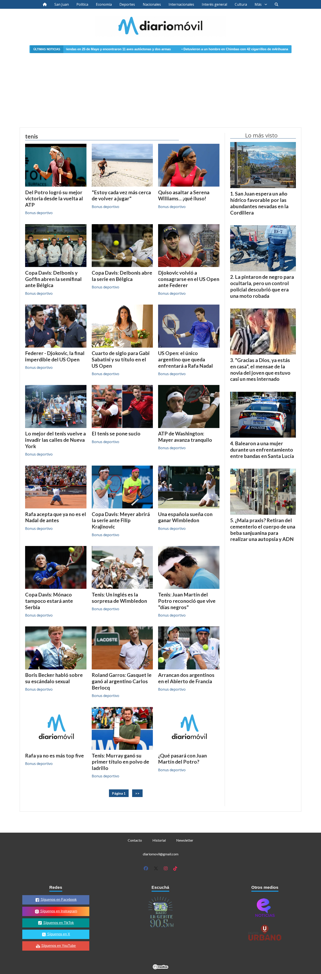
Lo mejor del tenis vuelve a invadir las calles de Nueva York (55, 439)
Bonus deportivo (39, 212)
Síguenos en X (58, 934)
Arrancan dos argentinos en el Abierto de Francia (186, 678)
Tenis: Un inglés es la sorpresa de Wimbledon (119, 597)
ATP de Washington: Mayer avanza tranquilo (185, 436)
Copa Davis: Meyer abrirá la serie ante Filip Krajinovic (121, 520)
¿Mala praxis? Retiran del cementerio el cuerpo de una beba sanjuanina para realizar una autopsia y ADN (262, 529)
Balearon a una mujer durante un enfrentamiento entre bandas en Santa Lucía (262, 449)
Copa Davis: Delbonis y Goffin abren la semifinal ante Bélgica (53, 279)
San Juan (61, 4)
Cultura (241, 4)
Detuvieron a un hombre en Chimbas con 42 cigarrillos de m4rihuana (192, 49)
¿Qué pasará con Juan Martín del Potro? (182, 758)
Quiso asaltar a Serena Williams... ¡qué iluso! (183, 195)
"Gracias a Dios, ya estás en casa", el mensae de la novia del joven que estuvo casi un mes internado (260, 369)
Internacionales (181, 4)
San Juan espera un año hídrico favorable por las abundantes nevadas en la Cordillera (259, 203)
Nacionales (152, 4)
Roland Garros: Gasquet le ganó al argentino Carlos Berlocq (122, 681)
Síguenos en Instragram (58, 911)
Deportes (127, 4)
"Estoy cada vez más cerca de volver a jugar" (121, 195)
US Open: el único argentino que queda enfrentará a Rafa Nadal (185, 359)
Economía (104, 4)
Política (82, 4)
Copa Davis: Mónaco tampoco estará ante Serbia (49, 600)
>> (137, 793)
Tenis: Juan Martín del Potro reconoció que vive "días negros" (187, 600)
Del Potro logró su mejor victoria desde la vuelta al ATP (54, 198)
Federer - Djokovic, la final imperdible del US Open (55, 356)
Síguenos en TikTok (58, 923)
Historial (159, 840)
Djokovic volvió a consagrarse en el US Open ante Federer (188, 279)
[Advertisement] (160, 87)
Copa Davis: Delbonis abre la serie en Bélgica (122, 276)
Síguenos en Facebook (58, 899)
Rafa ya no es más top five (54, 755)
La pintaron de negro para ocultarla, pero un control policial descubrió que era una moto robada (262, 286)
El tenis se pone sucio (116, 433)
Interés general (214, 4)
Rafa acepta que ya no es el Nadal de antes (55, 517)
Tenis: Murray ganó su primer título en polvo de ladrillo (120, 761)
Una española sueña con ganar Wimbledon (185, 517)
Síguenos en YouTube (58, 946)
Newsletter (184, 840)
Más (258, 4)
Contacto (135, 840)
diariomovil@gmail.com (160, 854)
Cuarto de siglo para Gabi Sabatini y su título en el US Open (121, 359)
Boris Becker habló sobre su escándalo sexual (54, 678)
